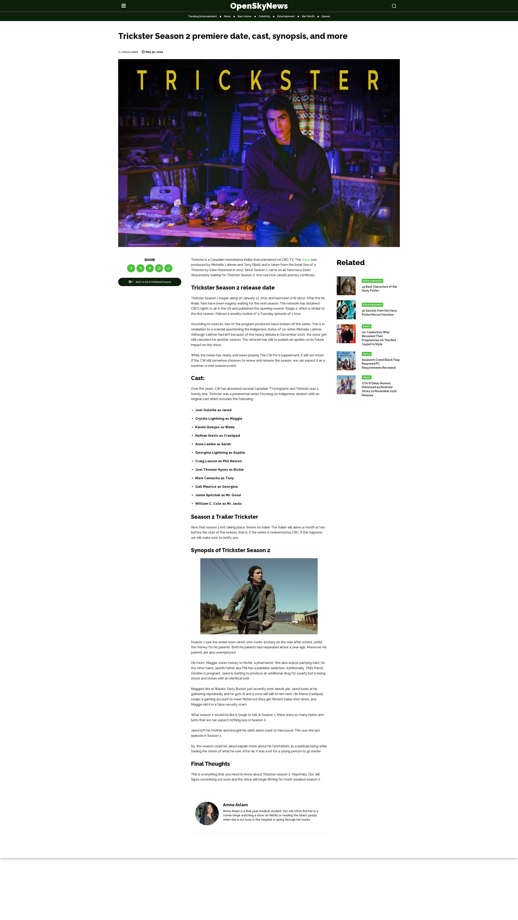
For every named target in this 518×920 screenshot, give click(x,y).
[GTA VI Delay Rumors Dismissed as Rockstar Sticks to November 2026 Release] (346, 384)
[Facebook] (131, 268)
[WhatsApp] (159, 268)
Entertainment (372, 280)
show (306, 260)
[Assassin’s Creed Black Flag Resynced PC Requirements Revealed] (346, 360)
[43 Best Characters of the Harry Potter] (346, 285)
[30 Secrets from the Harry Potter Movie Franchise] (346, 309)
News (366, 326)
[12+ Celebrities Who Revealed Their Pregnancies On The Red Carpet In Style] (346, 333)
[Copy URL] (168, 268)
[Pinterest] (150, 268)
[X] (140, 268)
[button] (369, 6)
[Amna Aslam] (207, 813)
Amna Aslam (130, 51)
